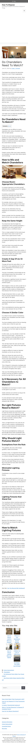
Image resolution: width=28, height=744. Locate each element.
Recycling (4, 728)
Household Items (6, 726)
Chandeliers (7, 672)
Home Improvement (9, 670)
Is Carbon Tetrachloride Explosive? (11, 705)
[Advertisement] (14, 28)
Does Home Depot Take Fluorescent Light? (13, 699)
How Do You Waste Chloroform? (10, 711)
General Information (7, 722)
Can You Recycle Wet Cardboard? (16, 588)
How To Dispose (8, 5)
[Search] (23, 687)
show (9, 126)
